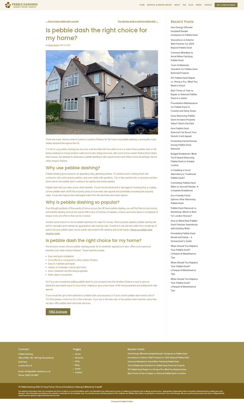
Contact (208, 5)
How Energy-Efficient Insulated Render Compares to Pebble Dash (184, 31)
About (177, 5)
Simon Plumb (53, 45)
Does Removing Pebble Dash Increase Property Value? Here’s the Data (183, 120)
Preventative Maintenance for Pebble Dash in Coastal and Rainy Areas (184, 107)
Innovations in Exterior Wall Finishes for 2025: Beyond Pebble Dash (182, 44)
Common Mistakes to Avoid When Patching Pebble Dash (182, 56)
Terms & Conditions (65, 387)
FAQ (184, 5)
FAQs (77, 361)
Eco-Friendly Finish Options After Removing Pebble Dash (183, 199)
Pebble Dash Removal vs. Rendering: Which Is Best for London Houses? (184, 212)
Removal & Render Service (159, 5)
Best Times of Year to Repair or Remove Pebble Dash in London (184, 94)
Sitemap (79, 387)
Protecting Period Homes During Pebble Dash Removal (184, 145)
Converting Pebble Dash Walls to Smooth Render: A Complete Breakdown (184, 187)
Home (142, 5)
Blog (191, 5)
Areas (199, 5)
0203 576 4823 (32, 375)
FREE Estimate (58, 311)
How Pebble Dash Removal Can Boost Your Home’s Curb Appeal (184, 132)
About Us (79, 358)
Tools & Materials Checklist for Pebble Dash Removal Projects (184, 69)
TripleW (98, 387)
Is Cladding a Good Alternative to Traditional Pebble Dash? (183, 174)
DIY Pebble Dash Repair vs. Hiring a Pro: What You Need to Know (184, 82)
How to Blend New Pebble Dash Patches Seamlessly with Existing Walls (184, 224)
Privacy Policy (47, 387)
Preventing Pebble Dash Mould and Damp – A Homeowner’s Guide (183, 237)
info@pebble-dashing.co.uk (37, 371)
